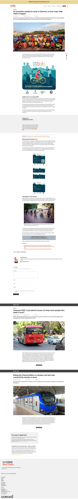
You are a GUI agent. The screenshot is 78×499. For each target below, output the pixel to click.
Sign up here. (13, 473)
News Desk (16, 16)
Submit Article (59, 6)
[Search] (67, 6)
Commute (36, 16)
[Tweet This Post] (66, 55)
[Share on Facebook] (66, 58)
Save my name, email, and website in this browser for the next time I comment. (24, 291)
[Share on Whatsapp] (66, 57)
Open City (2, 486)
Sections (53, 6)
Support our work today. (23, 441)
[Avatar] (16, 260)
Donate (64, 6)
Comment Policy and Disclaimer (5, 491)
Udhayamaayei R (17, 379)
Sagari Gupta (16, 314)
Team (2, 479)
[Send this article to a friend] (66, 54)
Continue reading (39, 365)
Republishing (3, 490)
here (45, 236)
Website (14, 287)
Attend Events (3, 484)
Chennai (14, 9)
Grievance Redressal (4, 492)
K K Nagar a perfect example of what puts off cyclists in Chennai (38, 136)
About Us (2, 478)
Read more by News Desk (24, 261)
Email (14, 283)
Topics (49, 6)
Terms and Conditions (4, 489)
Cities (45, 6)
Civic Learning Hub (3, 485)
